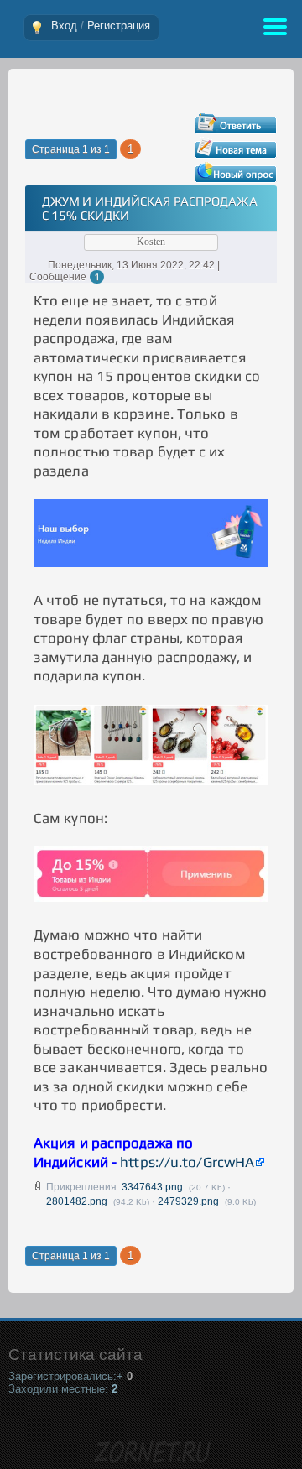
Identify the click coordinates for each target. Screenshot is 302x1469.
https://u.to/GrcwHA (187, 1162)
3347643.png (152, 1187)
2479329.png (188, 1201)
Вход (64, 25)
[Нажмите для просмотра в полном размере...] (151, 562)
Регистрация (118, 25)
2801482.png (76, 1201)
